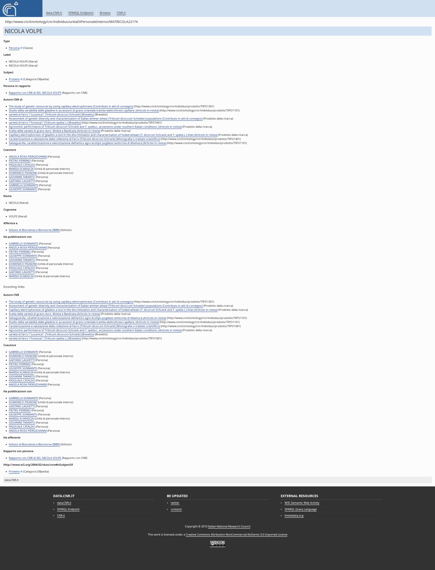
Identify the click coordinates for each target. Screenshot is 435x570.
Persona (14, 48)
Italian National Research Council (229, 526)
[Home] (21, 8)
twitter (175, 503)
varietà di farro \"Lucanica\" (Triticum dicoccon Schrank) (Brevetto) (51, 114)
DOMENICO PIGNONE (23, 173)
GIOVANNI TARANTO (22, 177)
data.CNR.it (54, 13)
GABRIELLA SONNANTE (23, 185)
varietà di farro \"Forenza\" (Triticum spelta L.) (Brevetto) (45, 122)
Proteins (14, 79)
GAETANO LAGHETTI (22, 181)
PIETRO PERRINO (20, 161)
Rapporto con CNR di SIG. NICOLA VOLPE (35, 93)
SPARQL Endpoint (80, 13)
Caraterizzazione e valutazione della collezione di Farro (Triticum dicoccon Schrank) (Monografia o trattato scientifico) (84, 139)
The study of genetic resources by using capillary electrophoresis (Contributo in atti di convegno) (71, 106)
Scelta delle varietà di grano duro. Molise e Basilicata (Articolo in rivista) (54, 131)
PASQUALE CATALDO (22, 165)
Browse (105, 13)
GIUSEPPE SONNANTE (23, 189)
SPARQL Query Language (301, 509)
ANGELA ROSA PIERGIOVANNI (28, 156)
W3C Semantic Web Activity (302, 503)
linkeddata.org (294, 515)
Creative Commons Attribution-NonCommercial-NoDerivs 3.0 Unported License (236, 534)
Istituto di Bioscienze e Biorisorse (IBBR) (34, 230)
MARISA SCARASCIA (21, 169)
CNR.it (121, 13)
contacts (176, 509)
